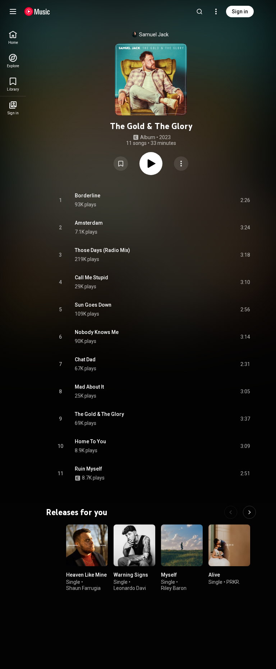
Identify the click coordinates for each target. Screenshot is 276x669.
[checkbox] (245, 200)
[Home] (37, 11)
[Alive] (229, 545)
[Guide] (13, 11)
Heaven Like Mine (86, 575)
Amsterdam (89, 223)
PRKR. (233, 582)
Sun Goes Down (93, 305)
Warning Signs (131, 575)
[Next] (249, 512)
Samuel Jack (154, 34)
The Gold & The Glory (99, 414)
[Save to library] (120, 163)
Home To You (90, 441)
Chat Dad (85, 359)
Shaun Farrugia (83, 588)
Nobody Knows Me (97, 332)
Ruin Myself (88, 469)
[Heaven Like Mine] (87, 545)
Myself (169, 575)
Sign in (240, 11)
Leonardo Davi (130, 588)
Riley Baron (174, 588)
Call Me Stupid (91, 277)
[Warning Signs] (134, 545)
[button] (121, 163)
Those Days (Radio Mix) (102, 250)
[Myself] (182, 545)
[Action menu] (181, 163)
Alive (214, 575)
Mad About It (89, 387)
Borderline (87, 195)
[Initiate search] (199, 11)
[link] (13, 37)
